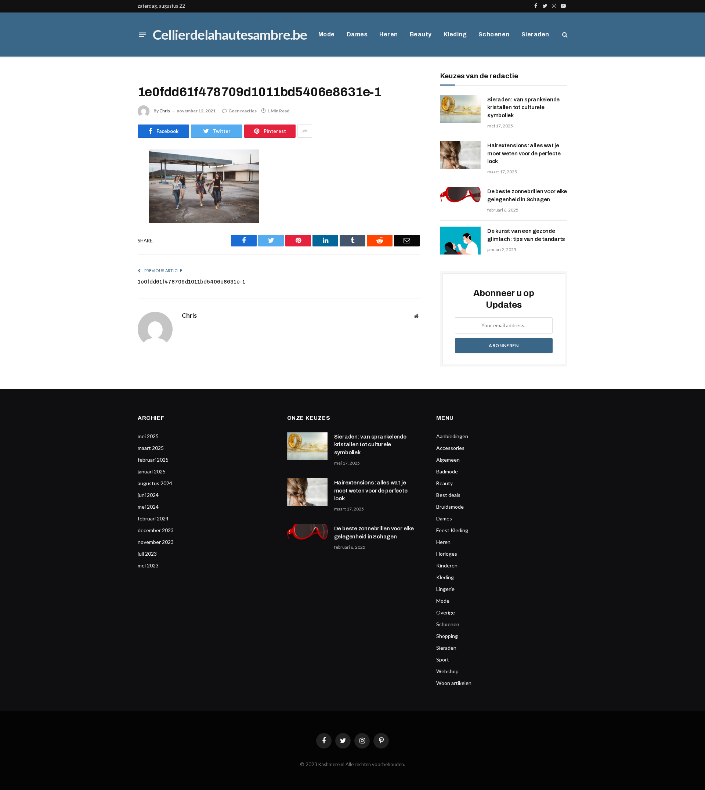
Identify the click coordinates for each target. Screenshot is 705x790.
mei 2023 (148, 565)
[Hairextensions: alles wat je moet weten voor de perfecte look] (460, 155)
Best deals (448, 495)
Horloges (446, 554)
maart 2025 (151, 448)
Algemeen (448, 460)
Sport (442, 659)
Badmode (447, 471)
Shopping (447, 636)
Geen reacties (242, 110)
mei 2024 (148, 507)
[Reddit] (112, 230)
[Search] (564, 34)
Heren (388, 34)
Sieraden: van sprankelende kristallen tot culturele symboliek (523, 107)
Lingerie (445, 589)
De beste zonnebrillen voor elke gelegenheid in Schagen (527, 195)
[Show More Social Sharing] (304, 131)
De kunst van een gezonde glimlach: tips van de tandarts (526, 235)
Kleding (455, 34)
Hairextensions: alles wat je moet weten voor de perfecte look (524, 153)
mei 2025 (148, 436)
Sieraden (535, 34)
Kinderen (447, 565)
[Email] (112, 249)
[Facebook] (112, 174)
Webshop (447, 671)
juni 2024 (148, 495)
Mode (326, 34)
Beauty (421, 34)
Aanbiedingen (452, 436)
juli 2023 (147, 554)
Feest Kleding (452, 530)
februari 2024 (153, 518)
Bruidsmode (450, 507)
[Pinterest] (112, 211)
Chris (164, 110)
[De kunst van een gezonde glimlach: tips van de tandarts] (460, 241)
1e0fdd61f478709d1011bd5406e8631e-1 (191, 282)
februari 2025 (153, 460)
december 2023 (156, 530)
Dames (357, 34)
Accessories (450, 448)
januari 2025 (152, 471)
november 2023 (156, 542)
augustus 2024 (155, 483)
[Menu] (142, 34)
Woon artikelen (453, 683)
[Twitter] (112, 192)
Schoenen (494, 34)
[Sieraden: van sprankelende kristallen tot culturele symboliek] (460, 109)
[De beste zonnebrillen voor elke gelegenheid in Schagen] (460, 201)
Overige (445, 612)
